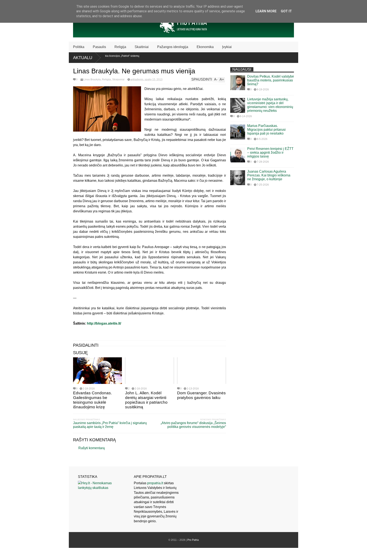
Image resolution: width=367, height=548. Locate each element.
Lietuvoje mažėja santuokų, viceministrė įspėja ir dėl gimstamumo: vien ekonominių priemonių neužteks (270, 104)
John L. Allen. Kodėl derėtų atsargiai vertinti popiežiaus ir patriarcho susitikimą (146, 400)
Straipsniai (118, 79)
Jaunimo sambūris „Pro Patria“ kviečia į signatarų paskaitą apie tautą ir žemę (110, 425)
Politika (78, 47)
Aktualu (82, 57)
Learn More (266, 11)
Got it (286, 11)
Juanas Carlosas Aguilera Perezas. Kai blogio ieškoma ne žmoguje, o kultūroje (268, 175)
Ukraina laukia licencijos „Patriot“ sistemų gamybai (106, 57)
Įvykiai (227, 47)
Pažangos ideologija (172, 47)
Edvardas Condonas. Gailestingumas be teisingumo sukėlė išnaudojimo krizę (92, 400)
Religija (120, 47)
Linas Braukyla (92, 79)
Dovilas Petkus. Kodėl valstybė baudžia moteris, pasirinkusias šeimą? (270, 80)
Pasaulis (99, 47)
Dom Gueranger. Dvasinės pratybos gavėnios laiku (201, 395)
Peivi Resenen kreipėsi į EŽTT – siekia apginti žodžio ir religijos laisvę (270, 152)
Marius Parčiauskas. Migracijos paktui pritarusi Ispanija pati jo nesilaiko (266, 129)
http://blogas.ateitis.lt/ (104, 323)
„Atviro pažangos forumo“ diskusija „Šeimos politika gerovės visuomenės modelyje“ (193, 425)
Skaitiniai (142, 47)
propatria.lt (155, 483)
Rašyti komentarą (91, 448)
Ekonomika (205, 47)
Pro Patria (193, 539)
